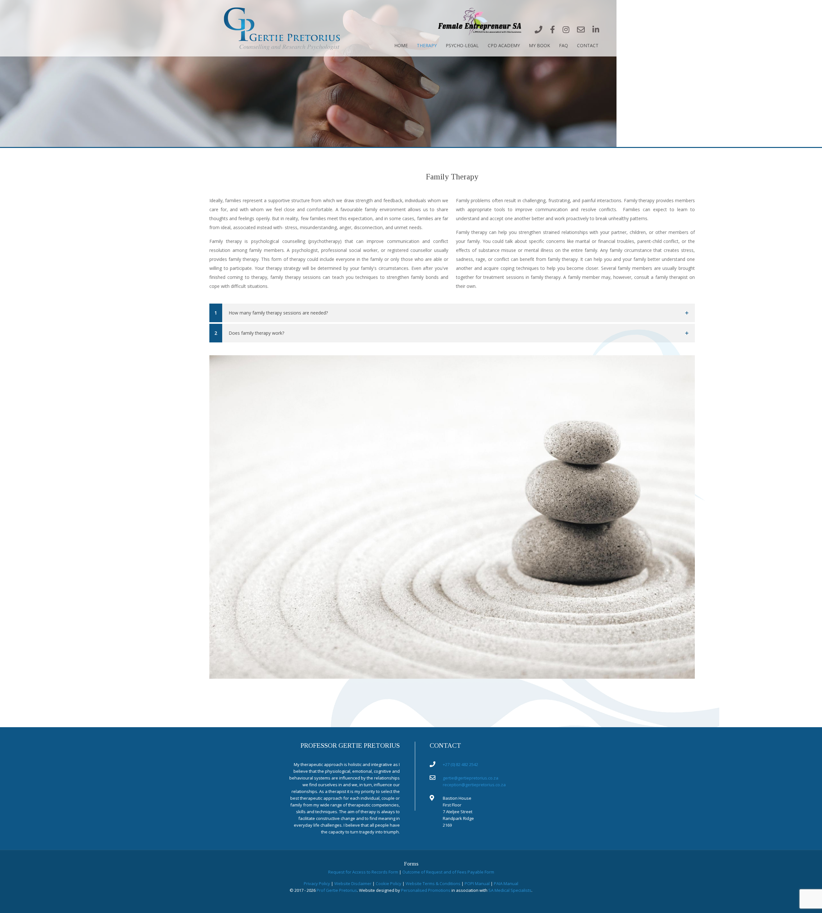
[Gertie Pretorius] (283, 28)
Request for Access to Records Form (363, 872)
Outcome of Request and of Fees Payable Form (448, 872)
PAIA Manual (506, 883)
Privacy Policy (317, 883)
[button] (452, 313)
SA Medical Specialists (509, 890)
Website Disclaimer (353, 883)
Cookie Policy (388, 883)
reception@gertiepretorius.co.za (474, 785)
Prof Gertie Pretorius (337, 890)
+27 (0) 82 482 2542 (460, 764)
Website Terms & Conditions (433, 883)
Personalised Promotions (425, 890)
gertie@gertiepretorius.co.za (470, 778)
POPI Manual (477, 883)
